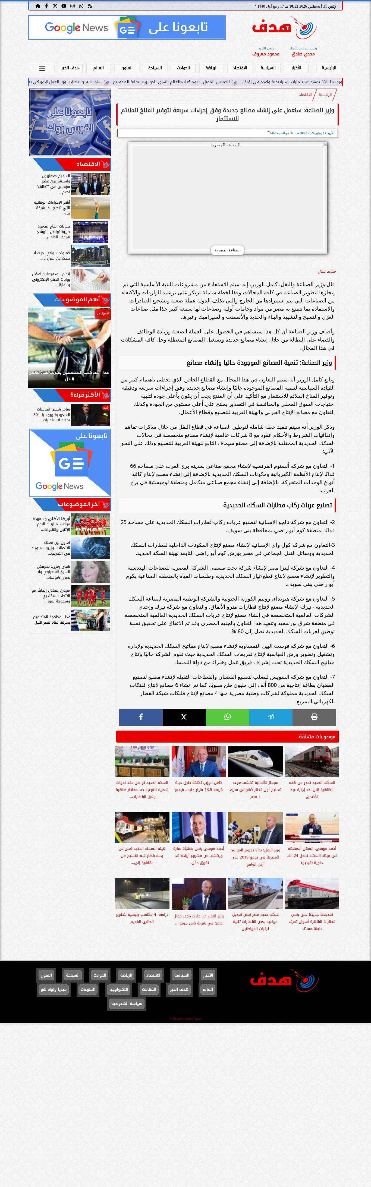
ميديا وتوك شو (54, 989)
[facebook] (141, 717)
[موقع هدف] (285, 28)
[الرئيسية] (37, 5)
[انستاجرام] (72, 5)
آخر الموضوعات (79, 505)
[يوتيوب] (63, 5)
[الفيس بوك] (46, 5)
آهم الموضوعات (77, 300)
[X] (184, 717)
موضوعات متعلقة (317, 736)
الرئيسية (329, 68)
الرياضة (212, 68)
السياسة (268, 68)
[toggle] (42, 67)
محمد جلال (327, 271)
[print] (314, 717)
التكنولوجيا (118, 989)
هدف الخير (70, 68)
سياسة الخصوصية (126, 1003)
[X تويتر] (55, 5)
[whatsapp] (227, 717)
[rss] (90, 5)
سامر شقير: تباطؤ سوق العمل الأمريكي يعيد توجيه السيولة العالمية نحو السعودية (81, 82)
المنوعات (88, 989)
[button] (39, 350)
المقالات (149, 989)
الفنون (127, 68)
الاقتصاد (240, 68)
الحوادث (183, 68)
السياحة (155, 68)
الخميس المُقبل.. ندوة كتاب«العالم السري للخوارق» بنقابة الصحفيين (222, 82)
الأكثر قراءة (85, 395)
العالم (98, 68)
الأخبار (296, 68)
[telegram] (271, 717)
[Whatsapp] (81, 5)
